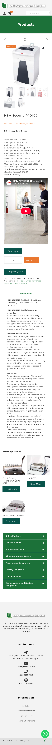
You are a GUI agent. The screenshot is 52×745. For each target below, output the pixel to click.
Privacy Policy (26, 716)
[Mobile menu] (49, 5)
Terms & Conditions (26, 721)
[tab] (26, 293)
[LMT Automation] (26, 5)
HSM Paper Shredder (25, 281)
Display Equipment (25, 570)
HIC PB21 (31, 478)
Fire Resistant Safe (25, 549)
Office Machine (25, 536)
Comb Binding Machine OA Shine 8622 (11, 481)
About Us (26, 706)
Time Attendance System (25, 556)
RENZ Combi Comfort (13, 515)
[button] (43, 48)
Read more (11, 489)
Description (26, 293)
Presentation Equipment (25, 563)
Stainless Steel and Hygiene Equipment (25, 584)
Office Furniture (25, 543)
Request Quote (15, 271)
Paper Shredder (20, 283)
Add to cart (31, 260)
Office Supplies (25, 576)
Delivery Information (26, 711)
